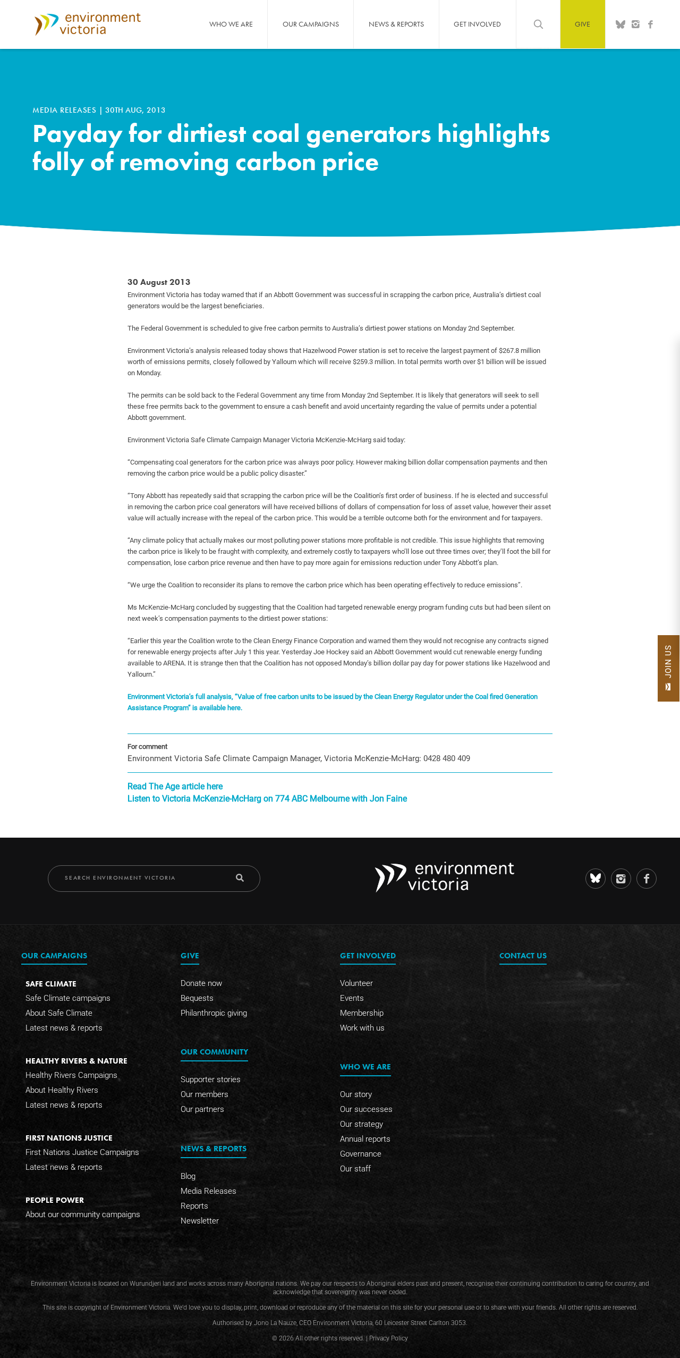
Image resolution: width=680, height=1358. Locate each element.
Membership (362, 1013)
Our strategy (361, 1124)
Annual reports (365, 1139)
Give (582, 24)
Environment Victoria (87, 24)
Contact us (523, 955)
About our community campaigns (83, 1214)
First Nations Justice (69, 1138)
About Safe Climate (59, 1013)
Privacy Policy (388, 1338)
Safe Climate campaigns (68, 998)
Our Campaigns (311, 24)
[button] (668, 668)
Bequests (197, 998)
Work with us (362, 1028)
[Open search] (538, 24)
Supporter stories (211, 1079)
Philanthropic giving (214, 1013)
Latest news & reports (64, 1028)
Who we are (231, 24)
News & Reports (396, 24)
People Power (55, 1200)
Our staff (355, 1169)
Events (352, 998)
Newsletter (200, 1221)
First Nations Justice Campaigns (82, 1152)
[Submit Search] (240, 878)
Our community (214, 1052)
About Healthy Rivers (62, 1090)
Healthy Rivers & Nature (77, 1061)
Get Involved (477, 24)
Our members (204, 1094)
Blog (188, 1176)
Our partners (202, 1109)
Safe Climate (51, 984)
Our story (356, 1094)
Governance (360, 1154)
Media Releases (65, 110)
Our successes (366, 1109)
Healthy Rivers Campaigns (71, 1075)
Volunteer (356, 983)
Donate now (201, 983)
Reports (194, 1206)
